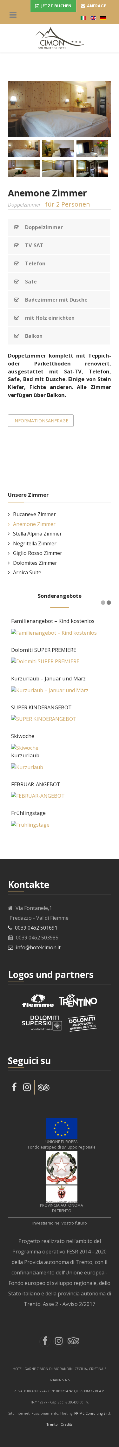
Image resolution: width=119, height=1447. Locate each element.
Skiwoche (22, 736)
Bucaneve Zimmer (34, 514)
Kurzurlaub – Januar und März (48, 678)
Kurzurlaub (25, 755)
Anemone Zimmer (34, 524)
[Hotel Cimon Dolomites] (59, 38)
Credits (66, 1424)
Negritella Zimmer (34, 543)
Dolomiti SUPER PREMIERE (43, 649)
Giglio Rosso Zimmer (37, 552)
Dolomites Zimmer (35, 562)
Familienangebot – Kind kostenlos (53, 621)
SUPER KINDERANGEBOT (41, 707)
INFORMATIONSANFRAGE (40, 421)
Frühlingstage (28, 812)
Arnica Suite (27, 572)
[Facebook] (14, 1087)
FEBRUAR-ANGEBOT (35, 784)
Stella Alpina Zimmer (37, 533)
